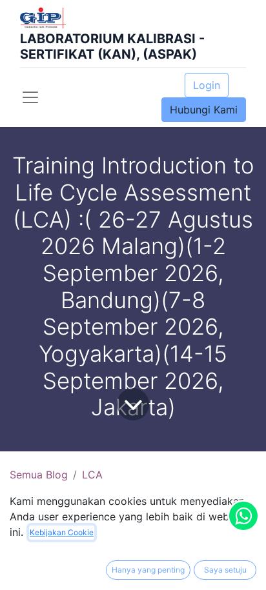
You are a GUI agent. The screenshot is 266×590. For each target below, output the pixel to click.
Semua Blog (39, 474)
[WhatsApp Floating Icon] (243, 516)
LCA (92, 474)
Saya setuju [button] (225, 570)
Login (206, 85)
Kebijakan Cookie (62, 532)
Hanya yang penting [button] (148, 570)
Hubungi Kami (204, 109)
